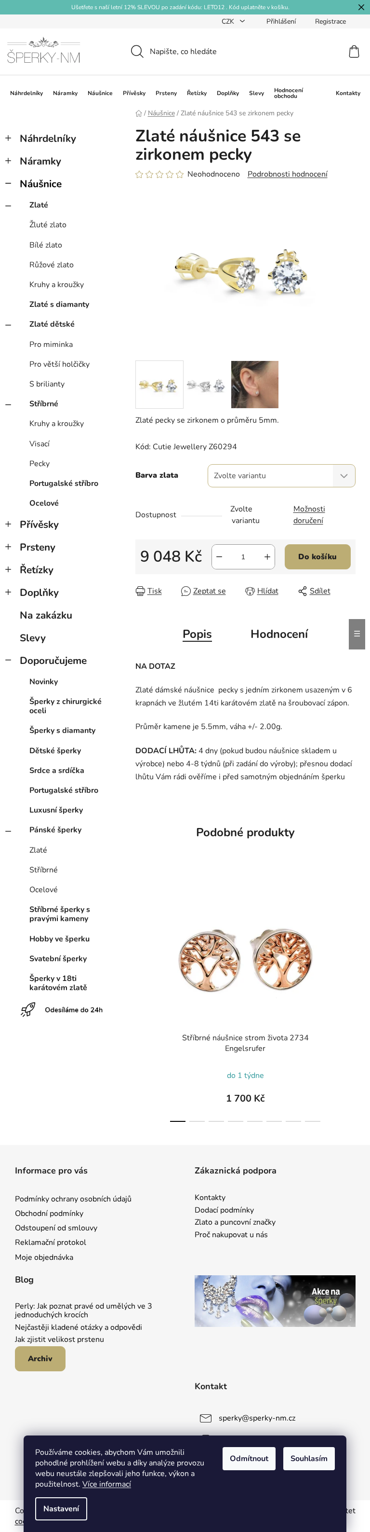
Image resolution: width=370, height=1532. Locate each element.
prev (143, 1002)
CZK (229, 21)
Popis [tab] (197, 634)
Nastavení (61, 1509)
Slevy (33, 638)
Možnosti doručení (309, 515)
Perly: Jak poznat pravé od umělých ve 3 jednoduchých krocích (83, 1310)
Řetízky (36, 570)
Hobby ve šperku (59, 939)
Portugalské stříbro (63, 483)
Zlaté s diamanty (59, 304)
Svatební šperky (58, 958)
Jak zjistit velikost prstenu (59, 1340)
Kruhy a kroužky (56, 284)
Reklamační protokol (50, 1242)
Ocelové (44, 503)
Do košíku (317, 557)
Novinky (43, 681)
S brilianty (47, 384)
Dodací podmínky (224, 1210)
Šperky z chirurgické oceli (65, 706)
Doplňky (39, 592)
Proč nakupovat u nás (231, 1235)
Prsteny (37, 547)
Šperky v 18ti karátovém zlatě (58, 983)
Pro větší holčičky (59, 364)
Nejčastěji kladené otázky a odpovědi (78, 1328)
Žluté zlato (47, 225)
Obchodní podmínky (49, 1213)
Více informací (106, 1484)
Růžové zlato (51, 265)
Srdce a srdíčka (56, 770)
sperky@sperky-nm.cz (257, 1418)
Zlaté (38, 205)
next (348, 1002)
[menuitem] (26, 93)
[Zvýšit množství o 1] (267, 557)
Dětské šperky (55, 750)
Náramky (40, 161)
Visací (39, 444)
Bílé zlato (45, 245)
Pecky (39, 463)
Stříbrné (43, 404)
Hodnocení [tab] (279, 634)
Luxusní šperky (56, 810)
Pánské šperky (55, 830)
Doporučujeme (53, 660)
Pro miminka (51, 344)
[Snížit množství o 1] (219, 557)
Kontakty (210, 1198)
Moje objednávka (44, 1257)
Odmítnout (249, 1458)
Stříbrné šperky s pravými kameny (59, 914)
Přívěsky (39, 524)
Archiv (40, 1358)
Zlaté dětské (52, 324)
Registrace (330, 21)
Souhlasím (309, 1458)
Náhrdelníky (48, 138)
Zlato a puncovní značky (235, 1222)
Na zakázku (46, 615)
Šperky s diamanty (62, 730)
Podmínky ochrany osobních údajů (73, 1199)
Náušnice (41, 184)
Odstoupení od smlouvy (56, 1228)
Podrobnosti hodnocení (288, 174)
